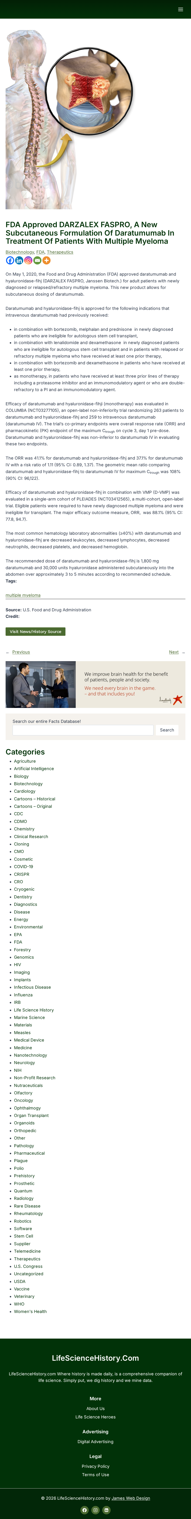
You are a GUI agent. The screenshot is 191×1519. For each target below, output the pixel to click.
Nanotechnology (30, 1055)
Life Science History (34, 1010)
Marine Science (29, 1017)
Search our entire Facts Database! (47, 721)
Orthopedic (25, 1130)
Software (23, 1228)
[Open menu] (180, 9)
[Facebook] (10, 260)
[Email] (37, 260)
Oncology (23, 1100)
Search (167, 729)
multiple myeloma (23, 595)
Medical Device (29, 1040)
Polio (19, 1168)
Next (174, 652)
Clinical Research (31, 836)
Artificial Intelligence (34, 768)
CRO (18, 881)
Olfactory (23, 1092)
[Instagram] (28, 260)
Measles (22, 1032)
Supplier (22, 1243)
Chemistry (24, 828)
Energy (21, 919)
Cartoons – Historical (34, 798)
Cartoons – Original (33, 806)
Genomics (24, 957)
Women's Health (30, 1311)
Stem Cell (23, 1236)
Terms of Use (95, 1474)
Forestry (22, 949)
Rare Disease (27, 1206)
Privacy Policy (95, 1466)
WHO (19, 1304)
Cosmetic (23, 859)
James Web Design (131, 1498)
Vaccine (22, 1288)
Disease (22, 912)
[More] (46, 260)
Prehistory (24, 1175)
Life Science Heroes (95, 1416)
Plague (21, 1160)
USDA (19, 1281)
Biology (21, 776)
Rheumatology (28, 1213)
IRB (17, 1002)
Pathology (24, 1145)
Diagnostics (25, 904)
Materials (23, 1024)
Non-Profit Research (34, 1077)
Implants (22, 979)
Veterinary (24, 1296)
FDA (40, 252)
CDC (18, 813)
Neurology (24, 1062)
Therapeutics (60, 252)
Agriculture (25, 761)
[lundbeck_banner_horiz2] (95, 684)
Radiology (24, 1198)
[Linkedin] (19, 260)
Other (19, 1138)
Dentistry (23, 896)
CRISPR (21, 874)
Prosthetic (24, 1183)
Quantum (23, 1190)
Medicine (23, 1047)
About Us (95, 1408)
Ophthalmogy (27, 1108)
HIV (17, 964)
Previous (21, 652)
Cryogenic (24, 889)
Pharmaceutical (29, 1153)
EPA (18, 934)
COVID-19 (23, 866)
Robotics (22, 1221)
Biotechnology (20, 252)
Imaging (22, 972)
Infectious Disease (32, 987)
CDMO (20, 821)
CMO (19, 851)
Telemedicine (27, 1251)
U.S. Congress (28, 1266)
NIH (17, 1070)
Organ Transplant (31, 1115)
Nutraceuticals (28, 1085)
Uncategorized (28, 1273)
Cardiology (24, 791)
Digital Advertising (95, 1441)
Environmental (28, 926)
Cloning (21, 844)
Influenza (23, 994)
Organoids (24, 1122)
